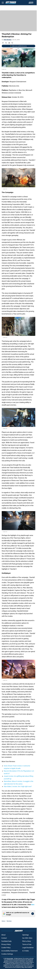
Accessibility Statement (9, 951)
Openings (25, 935)
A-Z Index (25, 951)
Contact (4, 938)
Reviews (9, 921)
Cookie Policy (5, 947)
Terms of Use (26, 944)
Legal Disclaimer (28, 947)
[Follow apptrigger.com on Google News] (32, 913)
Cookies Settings (7, 954)
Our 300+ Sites (27, 938)
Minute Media (10, 958)
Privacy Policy (6, 944)
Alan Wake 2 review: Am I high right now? (18, 786)
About (3, 935)
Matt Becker (7, 39)
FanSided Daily (6, 941)
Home (3, 921)
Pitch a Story (26, 941)
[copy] (12, 43)
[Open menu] (3, 3)
